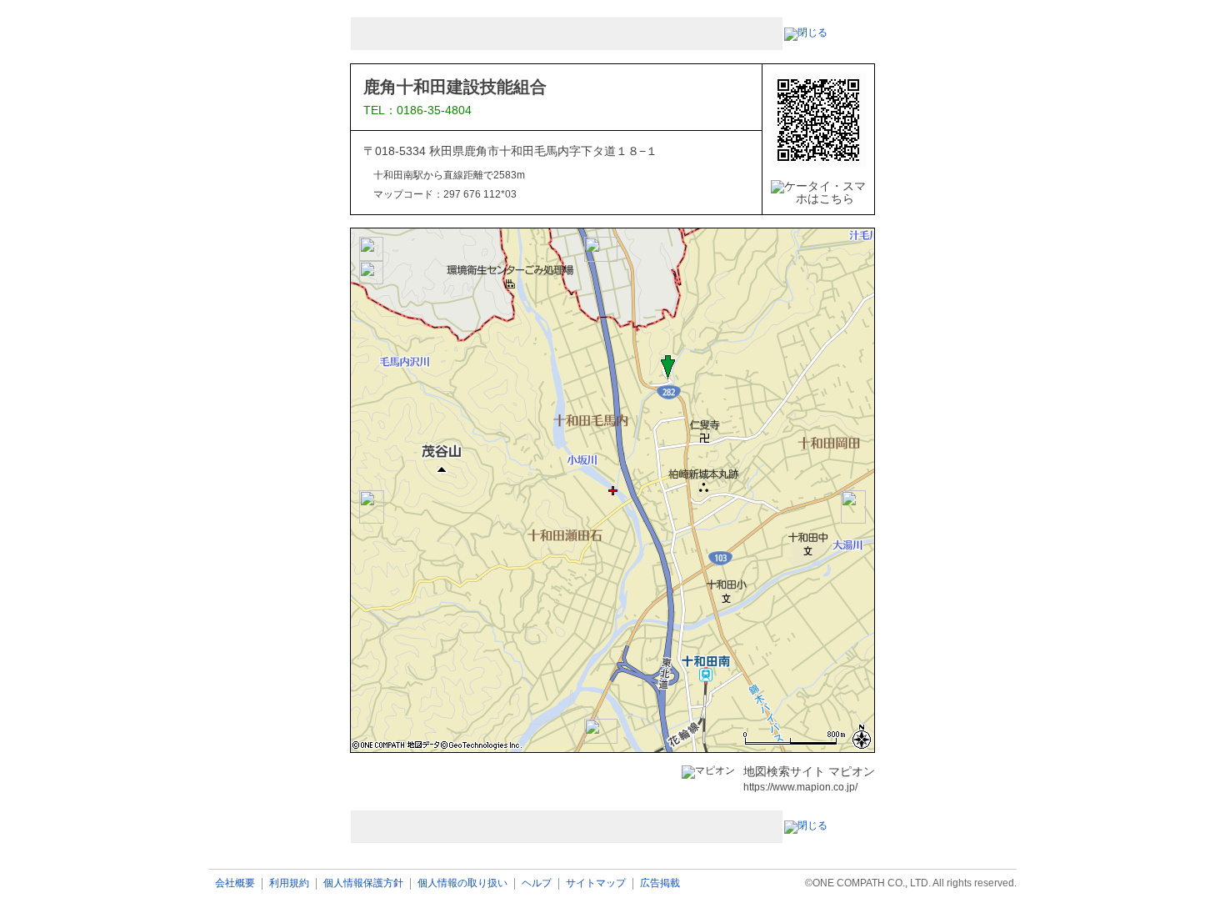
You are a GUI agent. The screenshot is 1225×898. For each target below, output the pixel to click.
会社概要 (235, 883)
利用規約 (289, 883)
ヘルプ (537, 883)
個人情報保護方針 (363, 883)
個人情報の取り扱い (463, 883)
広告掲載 (660, 883)
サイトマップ (596, 883)
